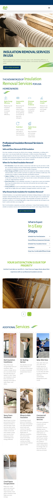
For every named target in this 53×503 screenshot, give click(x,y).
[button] (24, 314)
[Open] (49, 7)
